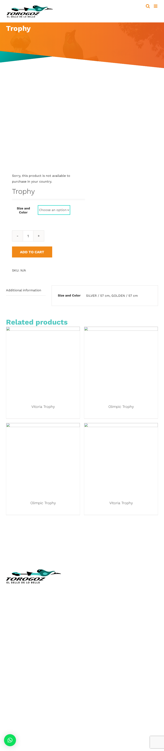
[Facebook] (87, 650)
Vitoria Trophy (43, 406)
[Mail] (111, 650)
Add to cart (32, 252)
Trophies (12, 661)
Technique (93, 594)
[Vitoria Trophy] (43, 330)
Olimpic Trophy (121, 406)
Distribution (94, 618)
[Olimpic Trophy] (121, 330)
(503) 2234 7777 (30, 611)
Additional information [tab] (23, 290)
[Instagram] (95, 650)
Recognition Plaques (22, 673)
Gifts (9, 697)
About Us (92, 588)
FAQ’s (89, 642)
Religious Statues (98, 606)
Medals (11, 667)
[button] (10, 740)
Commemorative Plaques (25, 679)
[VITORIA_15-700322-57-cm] (42, 123)
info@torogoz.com (20, 620)
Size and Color (23, 210)
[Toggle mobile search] (148, 6)
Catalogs (92, 600)
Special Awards (17, 685)
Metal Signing (16, 703)
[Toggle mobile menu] (156, 6)
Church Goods (96, 612)
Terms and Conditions (102, 630)
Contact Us (94, 624)
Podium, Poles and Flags (25, 709)
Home (89, 582)
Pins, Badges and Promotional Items (34, 691)
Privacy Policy (95, 636)
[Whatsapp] (103, 650)
